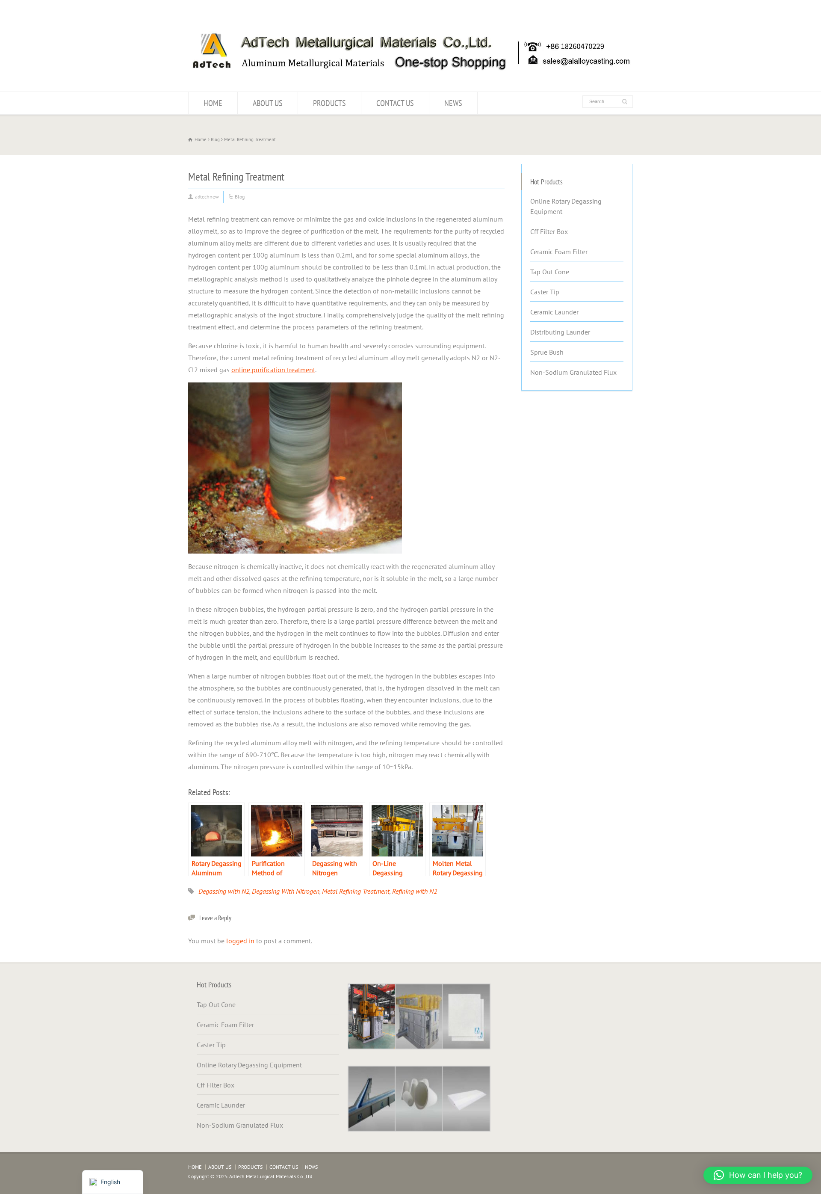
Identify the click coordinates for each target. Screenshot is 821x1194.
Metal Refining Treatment (356, 891)
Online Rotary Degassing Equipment (566, 206)
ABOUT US (268, 103)
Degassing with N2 (223, 891)
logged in (240, 940)
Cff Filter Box (549, 231)
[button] (757, 1175)
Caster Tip (544, 291)
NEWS (453, 103)
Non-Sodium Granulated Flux (573, 372)
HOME (213, 103)
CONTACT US (395, 103)
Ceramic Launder (554, 312)
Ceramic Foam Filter (559, 251)
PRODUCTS (329, 103)
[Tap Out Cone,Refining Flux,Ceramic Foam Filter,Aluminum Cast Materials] (410, 75)
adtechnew (207, 196)
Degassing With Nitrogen (285, 891)
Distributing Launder (560, 332)
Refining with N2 (414, 891)
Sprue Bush (547, 352)
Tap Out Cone (549, 271)
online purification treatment (273, 369)
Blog (240, 196)
